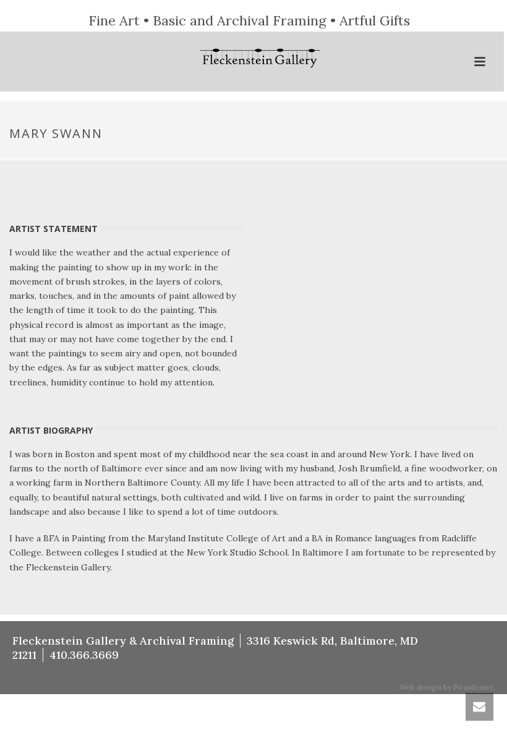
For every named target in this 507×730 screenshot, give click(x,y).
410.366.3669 (84, 655)
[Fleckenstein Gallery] (252, 59)
